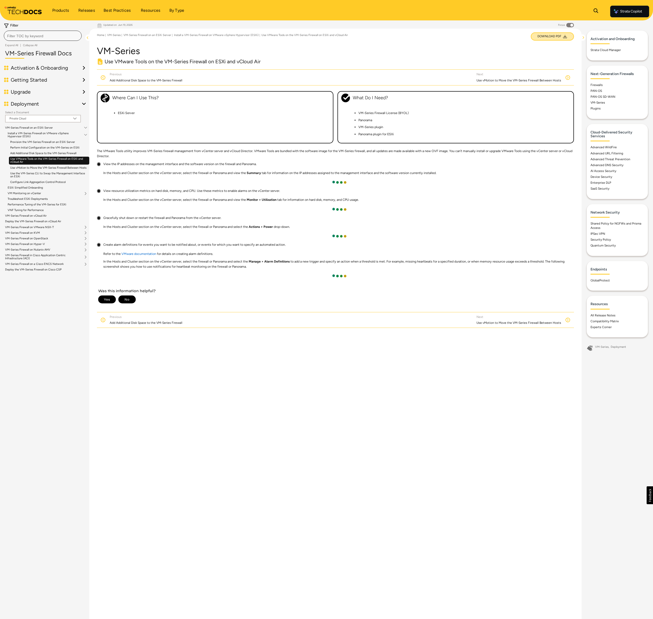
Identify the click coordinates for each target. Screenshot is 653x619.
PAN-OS (596, 91)
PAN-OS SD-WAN (603, 96)
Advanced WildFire (604, 147)
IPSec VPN (598, 234)
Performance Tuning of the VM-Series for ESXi (37, 204)
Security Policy (601, 239)
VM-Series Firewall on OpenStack (26, 238)
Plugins (596, 108)
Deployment (618, 347)
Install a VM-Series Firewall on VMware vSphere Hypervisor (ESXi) (38, 135)
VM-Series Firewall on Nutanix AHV (27, 249)
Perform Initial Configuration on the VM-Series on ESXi (45, 147)
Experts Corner (601, 327)
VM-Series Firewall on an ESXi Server (29, 127)
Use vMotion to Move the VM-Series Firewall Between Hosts (48, 167)
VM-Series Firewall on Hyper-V (25, 244)
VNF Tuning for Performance (26, 210)
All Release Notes (603, 315)
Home (100, 35)
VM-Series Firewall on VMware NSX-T (29, 227)
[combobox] (43, 36)
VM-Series (114, 35)
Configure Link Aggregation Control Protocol (38, 182)
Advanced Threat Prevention (610, 159)
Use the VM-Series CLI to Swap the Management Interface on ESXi (47, 175)
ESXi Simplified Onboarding (25, 187)
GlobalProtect (600, 280)
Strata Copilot (631, 11)
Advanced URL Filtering (607, 153)
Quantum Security (603, 245)
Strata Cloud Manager (606, 50)
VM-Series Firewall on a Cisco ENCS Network (34, 264)
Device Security (601, 177)
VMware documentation (138, 254)
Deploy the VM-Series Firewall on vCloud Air (33, 221)
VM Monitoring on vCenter (24, 193)
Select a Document (17, 112)
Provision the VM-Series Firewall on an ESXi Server (42, 142)
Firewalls (597, 85)
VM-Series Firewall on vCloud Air (26, 215)
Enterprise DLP (601, 182)
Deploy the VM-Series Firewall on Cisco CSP (33, 269)
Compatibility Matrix (605, 321)
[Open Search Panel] (596, 11)
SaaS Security (600, 188)
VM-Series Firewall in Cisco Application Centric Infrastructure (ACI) (35, 257)
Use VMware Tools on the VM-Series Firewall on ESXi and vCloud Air (46, 160)
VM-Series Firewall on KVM (22, 232)
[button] (650, 495)
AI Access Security (603, 171)
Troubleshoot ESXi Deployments (28, 199)
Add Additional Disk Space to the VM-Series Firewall (43, 153)
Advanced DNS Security (607, 165)
